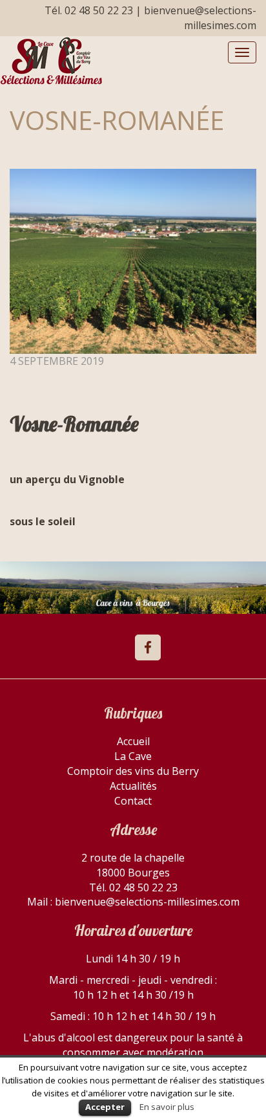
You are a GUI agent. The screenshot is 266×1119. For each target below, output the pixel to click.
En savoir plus (166, 1107)
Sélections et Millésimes (51, 60)
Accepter (105, 1107)
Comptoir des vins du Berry (133, 771)
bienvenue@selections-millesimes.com (200, 17)
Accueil (133, 741)
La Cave (133, 756)
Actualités (133, 786)
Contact (133, 801)
